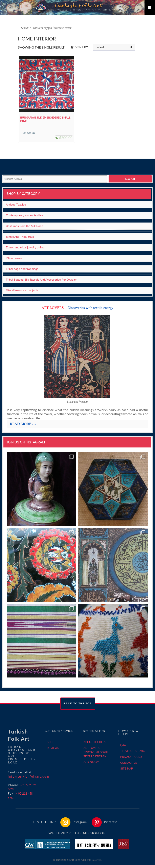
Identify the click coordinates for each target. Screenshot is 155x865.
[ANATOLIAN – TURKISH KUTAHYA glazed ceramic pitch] (41, 489)
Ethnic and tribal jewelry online (25, 247)
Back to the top (78, 703)
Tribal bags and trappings (22, 268)
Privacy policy (131, 756)
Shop (25, 28)
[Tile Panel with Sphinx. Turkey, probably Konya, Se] (113, 489)
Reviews (53, 747)
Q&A (123, 745)
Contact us (128, 762)
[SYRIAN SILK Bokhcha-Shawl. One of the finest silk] (41, 641)
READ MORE (23, 424)
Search (130, 179)
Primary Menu (150, 7)
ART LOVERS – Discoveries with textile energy (96, 752)
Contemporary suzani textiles (24, 215)
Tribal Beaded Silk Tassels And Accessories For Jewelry (41, 279)
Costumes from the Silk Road (24, 226)
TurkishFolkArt (65, 859)
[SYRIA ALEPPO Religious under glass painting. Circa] (113, 565)
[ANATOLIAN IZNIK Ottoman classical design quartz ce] (41, 565)
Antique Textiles (16, 204)
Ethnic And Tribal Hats (20, 236)
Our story (91, 762)
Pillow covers (14, 258)
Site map (126, 768)
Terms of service (133, 751)
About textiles (95, 742)
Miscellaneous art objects (22, 290)
